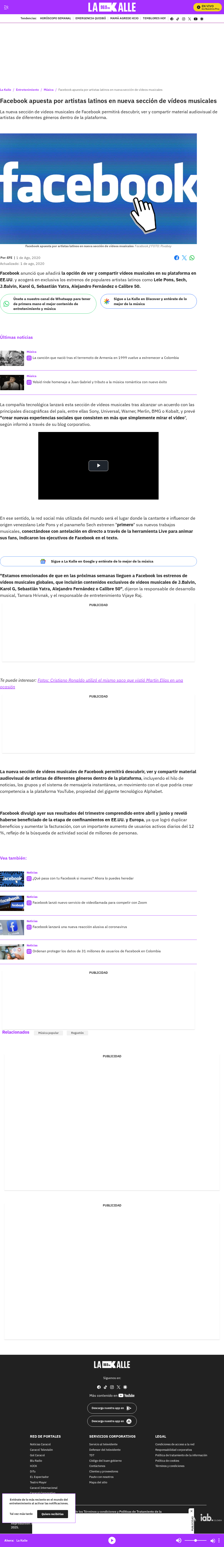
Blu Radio (36, 1461)
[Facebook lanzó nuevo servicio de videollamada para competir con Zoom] (12, 903)
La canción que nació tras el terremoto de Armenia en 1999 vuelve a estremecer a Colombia (106, 357)
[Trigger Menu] (6, 7)
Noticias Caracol (40, 1444)
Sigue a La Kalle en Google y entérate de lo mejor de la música (102, 561)
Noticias (32, 872)
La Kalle (5, 89)
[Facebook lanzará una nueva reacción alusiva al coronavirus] (12, 927)
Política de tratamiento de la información (181, 1455)
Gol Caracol (37, 1455)
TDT (91, 1455)
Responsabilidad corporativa (173, 1450)
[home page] (112, 7)
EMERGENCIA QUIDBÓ (90, 18)
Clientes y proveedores (103, 1471)
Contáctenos (97, 1466)
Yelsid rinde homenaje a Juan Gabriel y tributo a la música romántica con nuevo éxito (100, 382)
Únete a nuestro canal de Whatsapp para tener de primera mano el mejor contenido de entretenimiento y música (51, 304)
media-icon (112, 1540)
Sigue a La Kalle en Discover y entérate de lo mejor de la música (150, 301)
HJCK (33, 1466)
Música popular (48, 1033)
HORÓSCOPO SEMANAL (55, 18)
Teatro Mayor (38, 1482)
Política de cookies (167, 1461)
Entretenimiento (27, 89)
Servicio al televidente (103, 1444)
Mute (178, 1540)
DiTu (32, 1471)
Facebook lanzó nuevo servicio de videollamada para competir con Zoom (90, 902)
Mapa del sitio (98, 1482)
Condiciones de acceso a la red (174, 1444)
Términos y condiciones (169, 1466)
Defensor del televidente (105, 1450)
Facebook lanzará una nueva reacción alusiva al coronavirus (80, 927)
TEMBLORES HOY (154, 18)
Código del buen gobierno (105, 1461)
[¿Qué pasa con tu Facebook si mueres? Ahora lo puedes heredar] (12, 879)
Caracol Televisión (41, 1450)
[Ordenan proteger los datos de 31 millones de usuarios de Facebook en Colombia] (12, 952)
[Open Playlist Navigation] (219, 1540)
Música (49, 89)
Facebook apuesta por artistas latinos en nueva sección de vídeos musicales (110, 89)
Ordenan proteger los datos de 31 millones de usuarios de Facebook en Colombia (97, 951)
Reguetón (77, 1033)
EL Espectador (39, 1477)
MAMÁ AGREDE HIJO (124, 18)
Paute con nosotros (101, 1477)
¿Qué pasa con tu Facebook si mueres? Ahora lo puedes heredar (83, 878)
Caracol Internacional (44, 1488)
